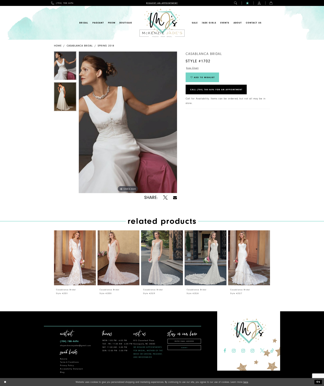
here (245, 382)
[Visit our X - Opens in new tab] (262, 350)
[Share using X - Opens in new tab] (165, 197)
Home (58, 45)
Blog (62, 372)
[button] (236, 3)
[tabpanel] (65, 66)
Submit (184, 347)
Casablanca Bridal (80, 45)
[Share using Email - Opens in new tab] (175, 198)
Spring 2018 (106, 45)
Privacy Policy (67, 365)
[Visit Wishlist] (247, 3)
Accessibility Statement (71, 369)
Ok (318, 382)
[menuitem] (62, 3)
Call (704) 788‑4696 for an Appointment (216, 89)
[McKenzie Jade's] (162, 22)
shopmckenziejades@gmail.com (75, 345)
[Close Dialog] (5, 382)
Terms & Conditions (69, 362)
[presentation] (75, 257)
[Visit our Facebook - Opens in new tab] (224, 350)
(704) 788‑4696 (69, 341)
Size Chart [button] (192, 68)
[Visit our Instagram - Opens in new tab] (234, 350)
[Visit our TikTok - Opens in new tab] (272, 350)
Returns (63, 359)
